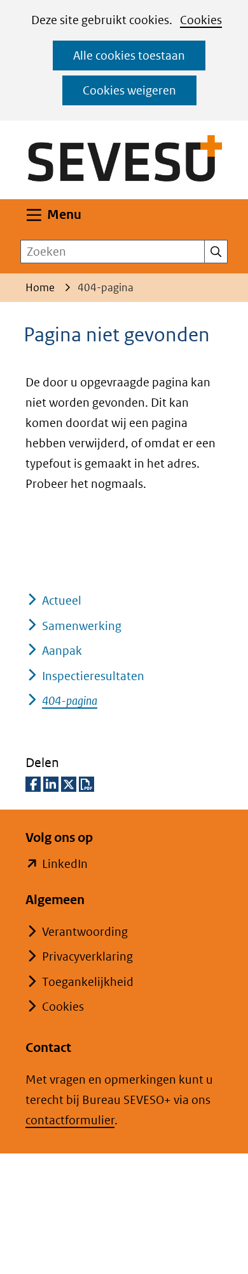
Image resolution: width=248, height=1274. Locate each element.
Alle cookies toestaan (129, 55)
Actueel (61, 600)
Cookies (201, 20)
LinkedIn (65, 865)
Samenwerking (81, 626)
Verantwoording (85, 931)
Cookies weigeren (129, 90)
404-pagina (69, 700)
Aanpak (62, 650)
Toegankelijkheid (88, 982)
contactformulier (69, 1120)
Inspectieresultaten (93, 676)
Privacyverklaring (87, 956)
